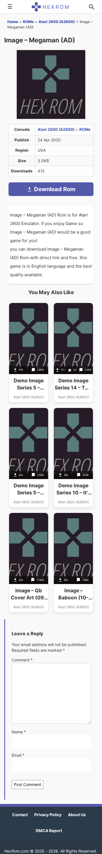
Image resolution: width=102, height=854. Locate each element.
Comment (22, 659)
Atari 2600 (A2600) (57, 21)
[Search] (91, 7)
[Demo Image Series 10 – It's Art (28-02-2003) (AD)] (73, 457)
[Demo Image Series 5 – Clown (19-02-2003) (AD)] (28, 457)
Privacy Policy (47, 814)
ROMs (28, 21)
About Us (77, 814)
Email (18, 755)
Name (19, 731)
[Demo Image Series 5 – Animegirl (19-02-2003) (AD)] (28, 352)
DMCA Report (49, 830)
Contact (20, 814)
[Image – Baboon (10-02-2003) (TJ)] (73, 562)
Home (12, 21)
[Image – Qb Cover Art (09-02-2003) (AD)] (28, 562)
